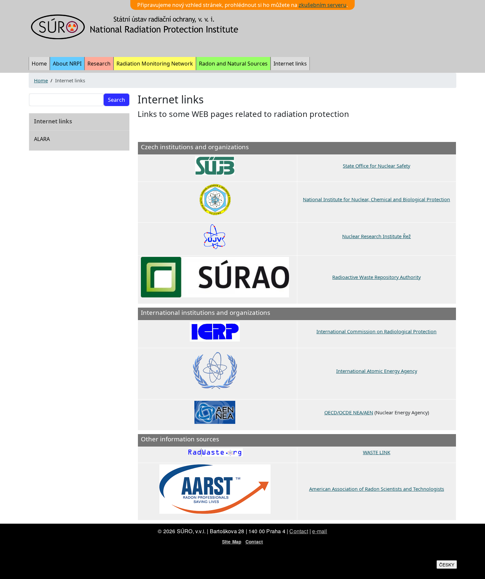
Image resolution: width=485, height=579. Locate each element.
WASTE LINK (376, 452)
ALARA (42, 139)
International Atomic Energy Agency (376, 371)
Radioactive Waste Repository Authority (376, 277)
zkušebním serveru (322, 5)
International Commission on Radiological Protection (376, 331)
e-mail (319, 531)
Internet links (290, 63)
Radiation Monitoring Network (154, 63)
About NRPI (67, 63)
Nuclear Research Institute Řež (376, 236)
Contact (298, 531)
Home (39, 63)
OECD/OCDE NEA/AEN (348, 412)
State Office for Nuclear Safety (376, 165)
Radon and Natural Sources (233, 63)
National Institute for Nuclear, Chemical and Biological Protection (376, 199)
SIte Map (232, 541)
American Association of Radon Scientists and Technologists (376, 488)
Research (99, 63)
